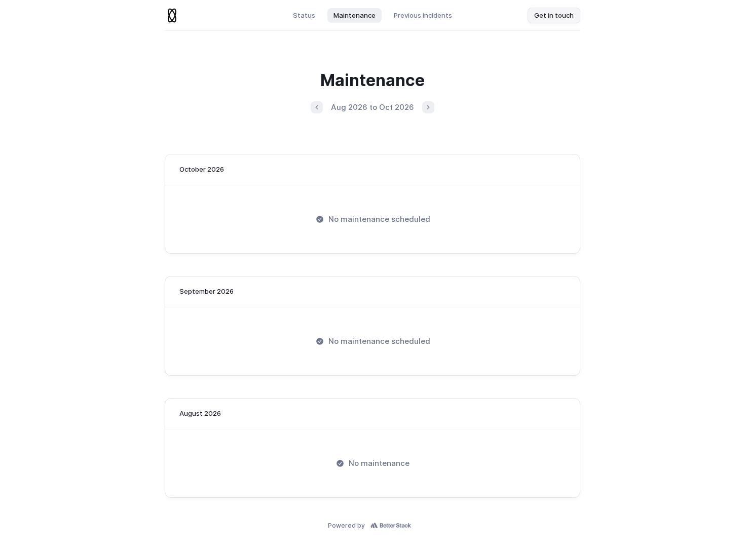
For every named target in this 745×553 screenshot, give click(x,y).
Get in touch (554, 15)
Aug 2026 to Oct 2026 (372, 107)
